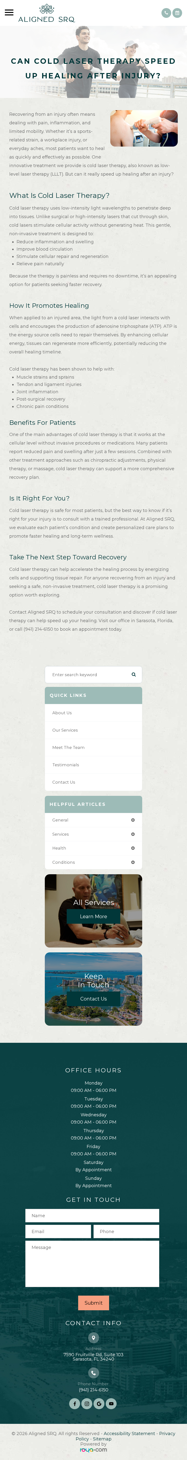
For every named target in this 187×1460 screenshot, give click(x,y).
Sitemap (102, 1439)
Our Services (65, 730)
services (60, 834)
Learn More (93, 916)
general (60, 820)
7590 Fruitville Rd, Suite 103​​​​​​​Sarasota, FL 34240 (93, 1357)
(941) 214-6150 (93, 1390)
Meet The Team (68, 747)
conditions (63, 862)
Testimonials (65, 764)
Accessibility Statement (129, 1433)
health (59, 848)
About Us (62, 712)
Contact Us (63, 782)
